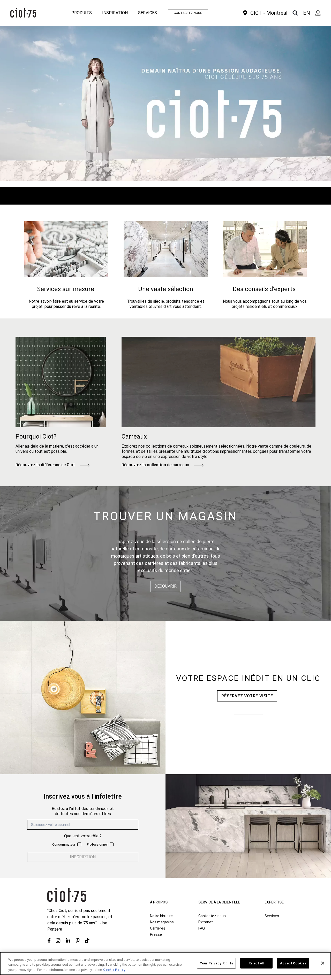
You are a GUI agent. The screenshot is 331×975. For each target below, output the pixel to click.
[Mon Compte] (318, 12)
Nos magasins (162, 922)
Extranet (205, 922)
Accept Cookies (293, 963)
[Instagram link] (58, 940)
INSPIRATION (115, 12)
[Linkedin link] (68, 940)
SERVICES (147, 13)
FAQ (201, 928)
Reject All (256, 963)
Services (272, 916)
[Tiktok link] (87, 940)
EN (306, 12)
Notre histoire (161, 916)
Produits (81, 12)
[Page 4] (182, 171)
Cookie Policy (114, 970)
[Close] (322, 963)
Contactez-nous (212, 916)
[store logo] (23, 13)
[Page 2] (160, 171)
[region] (165, 963)
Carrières (157, 928)
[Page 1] (148, 171)
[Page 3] (171, 171)
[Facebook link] (49, 940)
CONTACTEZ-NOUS (188, 13)
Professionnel (97, 844)
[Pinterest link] (78, 940)
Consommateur (63, 844)
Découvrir (165, 586)
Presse (156, 934)
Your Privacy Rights (216, 963)
